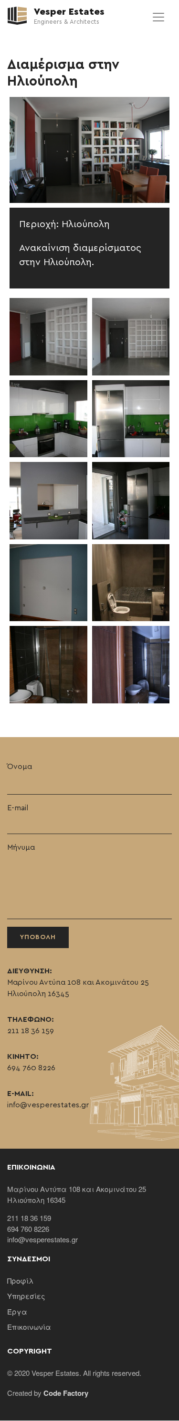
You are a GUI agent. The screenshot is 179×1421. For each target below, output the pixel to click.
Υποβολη (38, 937)
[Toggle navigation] (158, 17)
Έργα (17, 1311)
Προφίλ (20, 1281)
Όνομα (19, 766)
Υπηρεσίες (26, 1296)
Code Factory (65, 1393)
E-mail (17, 808)
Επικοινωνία (29, 1327)
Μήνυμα (21, 847)
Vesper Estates (68, 12)
